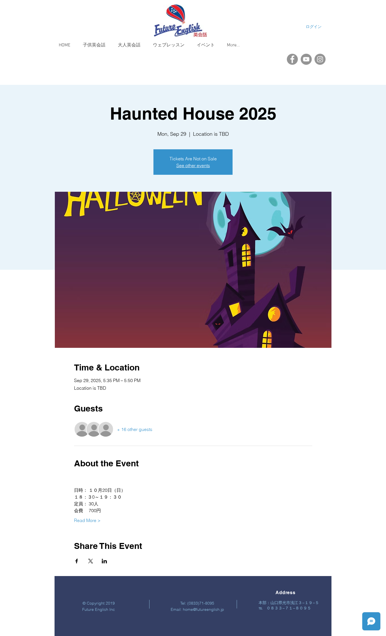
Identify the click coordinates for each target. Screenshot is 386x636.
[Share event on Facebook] (76, 561)
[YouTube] (306, 59)
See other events (193, 165)
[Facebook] (292, 59)
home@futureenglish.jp (203, 609)
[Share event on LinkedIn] (104, 561)
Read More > (87, 520)
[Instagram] (320, 59)
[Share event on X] (90, 561)
